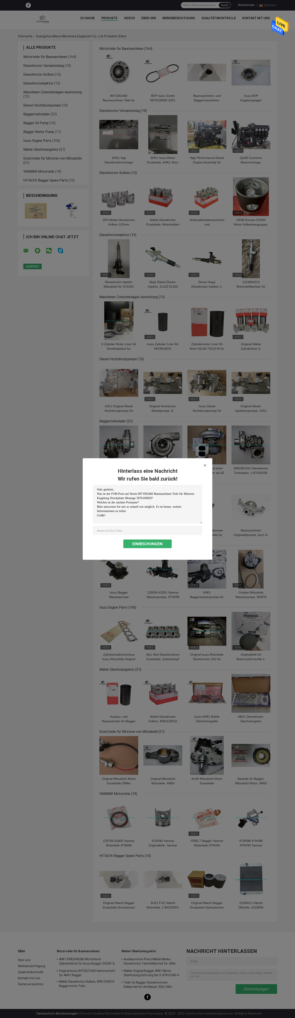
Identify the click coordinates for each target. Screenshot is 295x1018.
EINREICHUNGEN (147, 544)
